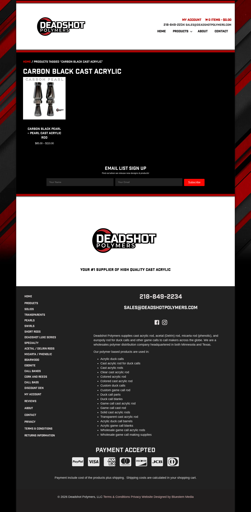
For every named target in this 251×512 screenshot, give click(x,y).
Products (180, 31)
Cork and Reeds (35, 377)
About (203, 31)
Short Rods (32, 332)
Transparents (34, 315)
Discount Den (34, 388)
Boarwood (31, 360)
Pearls (29, 321)
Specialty (31, 343)
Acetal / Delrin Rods (39, 349)
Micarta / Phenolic (38, 355)
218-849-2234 (174, 25)
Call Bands (32, 371)
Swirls (29, 326)
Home (161, 31)
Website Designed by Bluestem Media (168, 497)
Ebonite (30, 366)
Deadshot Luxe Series (40, 338)
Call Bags (31, 383)
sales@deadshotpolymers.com (208, 25)
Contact (221, 31)
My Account (191, 20)
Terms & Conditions (38, 429)
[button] (191, 31)
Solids (29, 309)
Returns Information (39, 436)
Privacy (30, 422)
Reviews (30, 401)
